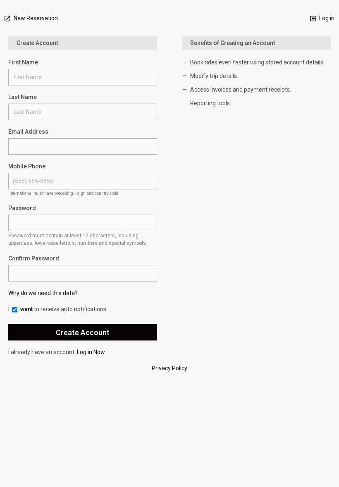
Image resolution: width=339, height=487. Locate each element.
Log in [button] (326, 18)
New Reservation (35, 18)
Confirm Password (33, 258)
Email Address (28, 131)
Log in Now (91, 352)
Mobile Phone (26, 166)
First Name (23, 62)
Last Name (22, 97)
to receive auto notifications (63, 309)
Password (22, 208)
